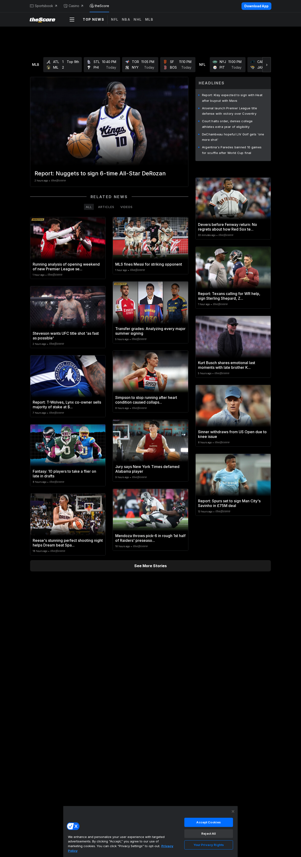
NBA (126, 19)
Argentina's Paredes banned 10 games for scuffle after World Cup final (232, 150)
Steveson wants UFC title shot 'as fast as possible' (66, 335)
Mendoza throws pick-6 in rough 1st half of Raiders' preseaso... (150, 538)
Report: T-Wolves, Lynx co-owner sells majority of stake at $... (67, 404)
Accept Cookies (208, 822)
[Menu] (71, 19)
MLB (149, 19)
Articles (106, 207)
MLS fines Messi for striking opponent (148, 264)
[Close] (233, 811)
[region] (150, 831)
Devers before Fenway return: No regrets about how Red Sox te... (227, 227)
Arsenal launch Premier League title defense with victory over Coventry (229, 111)
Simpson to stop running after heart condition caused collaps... (146, 400)
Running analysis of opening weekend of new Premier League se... (66, 266)
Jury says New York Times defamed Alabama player (147, 469)
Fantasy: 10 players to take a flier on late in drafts (64, 473)
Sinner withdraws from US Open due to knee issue (232, 434)
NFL (115, 19)
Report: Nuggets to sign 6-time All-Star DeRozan (100, 173)
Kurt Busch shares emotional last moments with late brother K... (226, 365)
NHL (138, 19)
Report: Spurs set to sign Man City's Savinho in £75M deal (229, 503)
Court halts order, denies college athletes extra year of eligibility (227, 124)
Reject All (208, 833)
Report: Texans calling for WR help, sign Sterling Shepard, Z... (229, 296)
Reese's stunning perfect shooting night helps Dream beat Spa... (68, 542)
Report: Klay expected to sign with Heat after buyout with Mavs (232, 97)
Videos (126, 207)
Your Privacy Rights (209, 845)
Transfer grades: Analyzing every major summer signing (150, 331)
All (89, 207)
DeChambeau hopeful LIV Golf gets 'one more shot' (233, 137)
